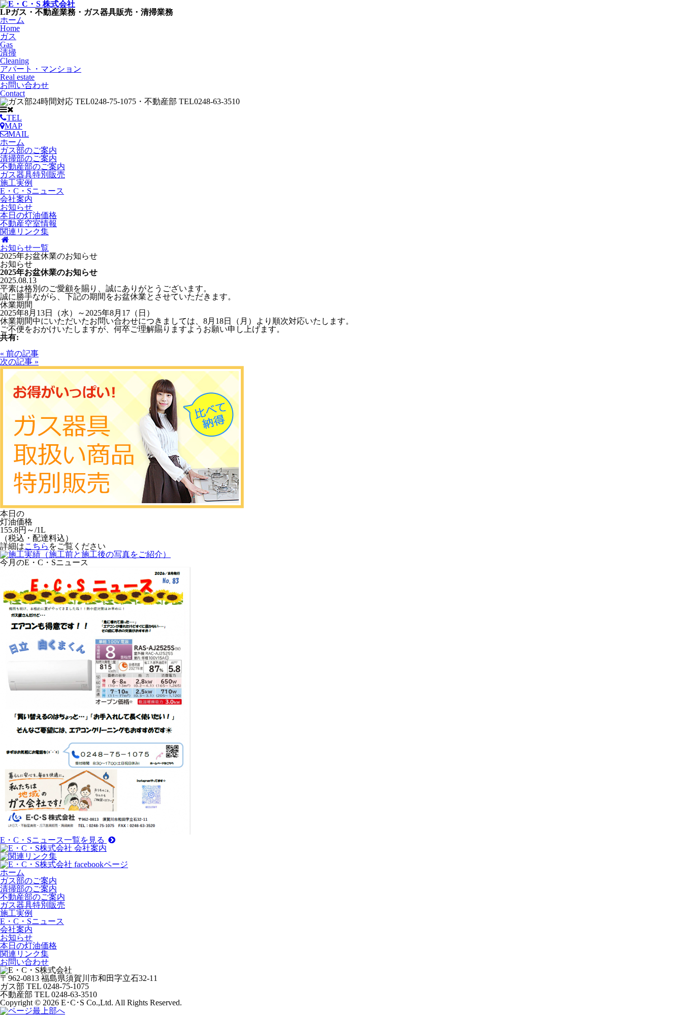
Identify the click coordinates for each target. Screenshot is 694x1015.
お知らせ (16, 207)
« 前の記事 (19, 353)
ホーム (12, 24)
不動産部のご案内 (32, 166)
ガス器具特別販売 (32, 174)
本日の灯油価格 (28, 215)
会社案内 (16, 199)
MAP (13, 125)
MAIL (18, 134)
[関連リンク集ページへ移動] (28, 856)
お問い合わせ (24, 89)
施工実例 (16, 182)
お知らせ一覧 (24, 247)
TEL (14, 117)
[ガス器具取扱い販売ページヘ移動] (122, 505)
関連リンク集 (24, 231)
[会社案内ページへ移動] (53, 848)
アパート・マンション (40, 73)
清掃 (14, 56)
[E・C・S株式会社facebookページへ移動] (64, 864)
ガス (8, 40)
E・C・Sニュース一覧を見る (53, 840)
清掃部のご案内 (28, 158)
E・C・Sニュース (32, 191)
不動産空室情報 (28, 223)
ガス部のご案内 (28, 150)
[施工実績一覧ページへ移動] (85, 554)
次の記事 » (19, 361)
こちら (36, 546)
